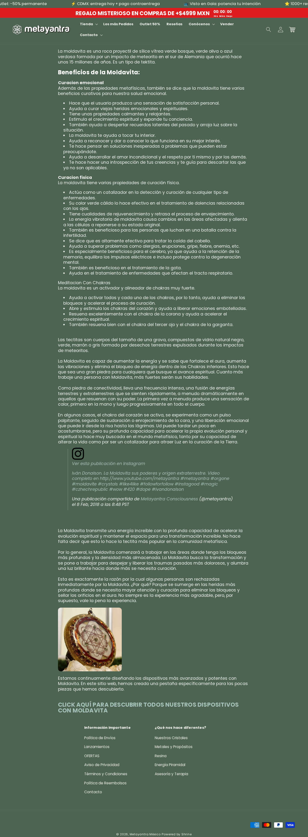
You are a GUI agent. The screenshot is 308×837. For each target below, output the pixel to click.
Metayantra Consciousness (169, 499)
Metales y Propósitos (173, 746)
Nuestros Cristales (171, 737)
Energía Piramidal (170, 764)
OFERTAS (91, 755)
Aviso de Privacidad (101, 764)
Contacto (93, 791)
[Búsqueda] (269, 29)
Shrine (186, 834)
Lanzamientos (96, 746)
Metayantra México (145, 834)
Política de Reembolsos (105, 783)
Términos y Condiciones (105, 773)
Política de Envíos (100, 737)
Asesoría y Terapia (171, 773)
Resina (161, 755)
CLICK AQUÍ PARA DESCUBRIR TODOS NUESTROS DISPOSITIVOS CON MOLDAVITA (148, 707)
